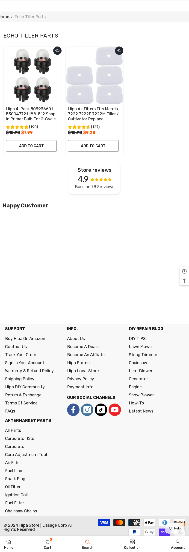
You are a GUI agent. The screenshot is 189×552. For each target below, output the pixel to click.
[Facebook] (73, 410)
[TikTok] (101, 410)
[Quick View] (57, 50)
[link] (47, 544)
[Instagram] (87, 410)
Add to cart (31, 146)
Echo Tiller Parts (30, 16)
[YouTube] (115, 410)
